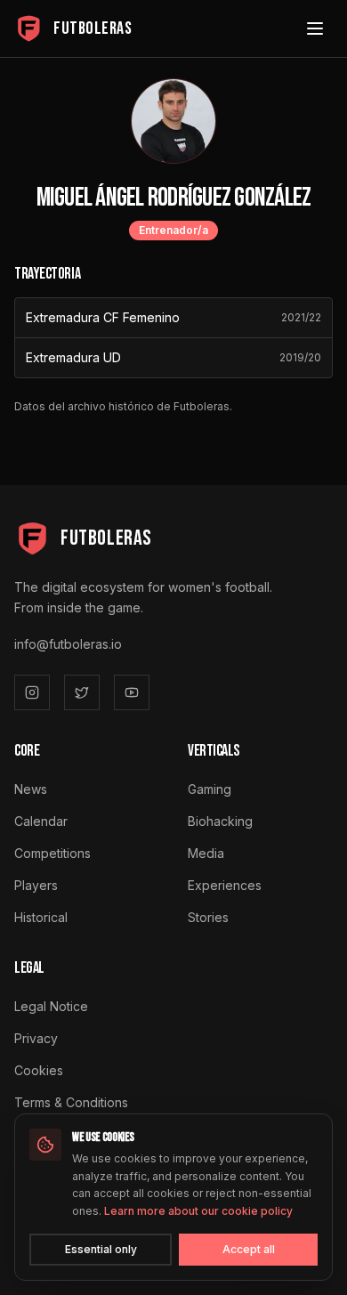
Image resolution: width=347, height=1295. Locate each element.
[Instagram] (32, 692)
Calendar (41, 821)
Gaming (209, 789)
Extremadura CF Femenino (103, 317)
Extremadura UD (73, 357)
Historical (41, 917)
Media (206, 853)
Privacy (36, 1038)
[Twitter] (82, 692)
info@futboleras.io (68, 644)
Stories (208, 917)
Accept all (248, 1249)
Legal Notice (51, 1006)
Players (36, 885)
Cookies (38, 1070)
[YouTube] (131, 692)
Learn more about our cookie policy (198, 1211)
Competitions (52, 853)
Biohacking (220, 821)
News (30, 789)
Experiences (225, 885)
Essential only (101, 1249)
